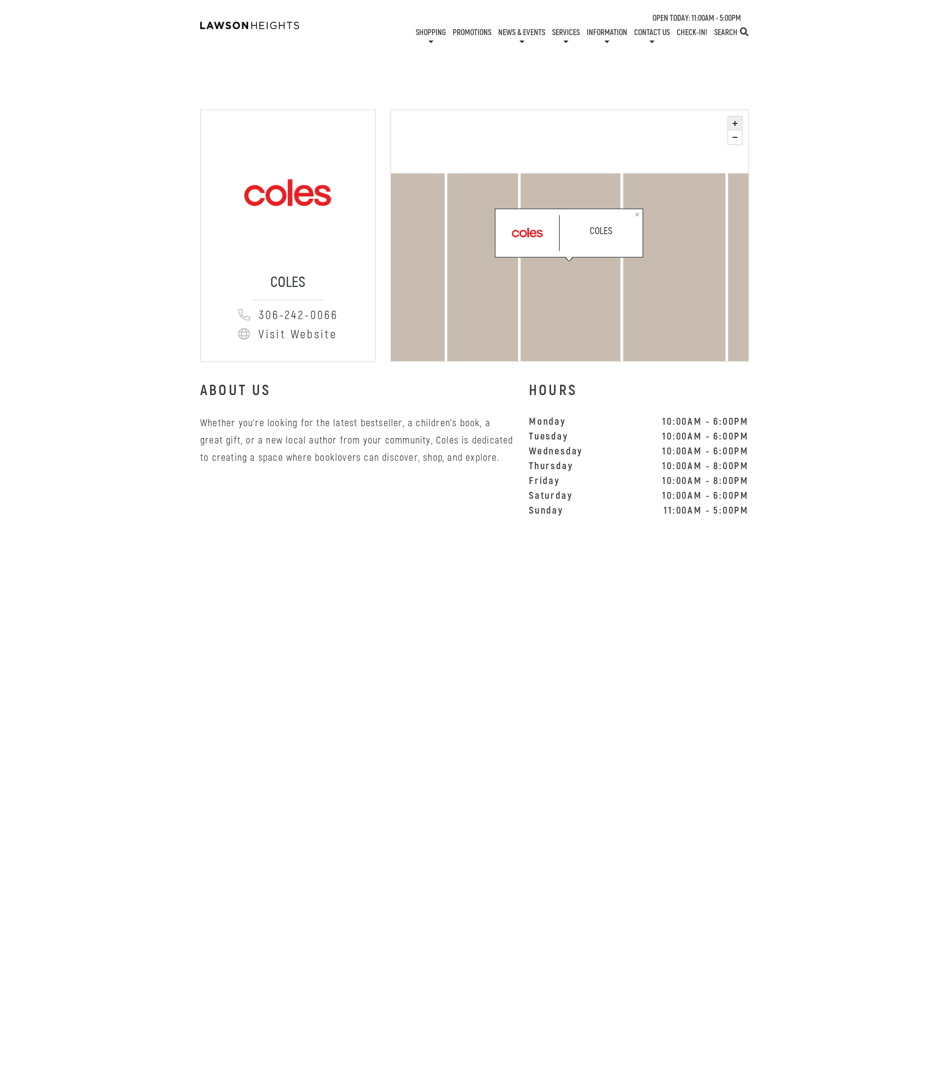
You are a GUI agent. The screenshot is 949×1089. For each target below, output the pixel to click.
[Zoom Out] (735, 137)
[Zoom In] (735, 123)
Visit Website (298, 334)
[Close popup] (638, 214)
